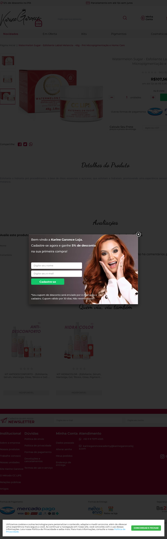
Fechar (138, 233)
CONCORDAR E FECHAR (146, 528)
